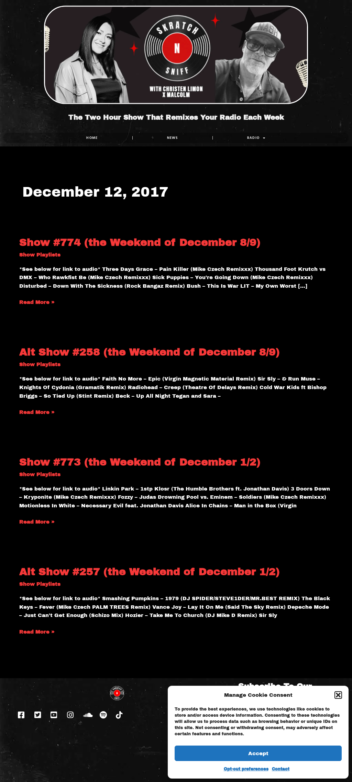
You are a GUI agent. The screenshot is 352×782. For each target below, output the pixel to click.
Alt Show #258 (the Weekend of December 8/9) (149, 351)
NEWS (172, 137)
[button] (338, 695)
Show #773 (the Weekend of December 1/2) (140, 461)
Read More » (37, 301)
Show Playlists (39, 254)
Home (92, 137)
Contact (280, 769)
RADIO (253, 137)
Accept (258, 753)
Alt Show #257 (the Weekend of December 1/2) (149, 571)
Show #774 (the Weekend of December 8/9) (140, 242)
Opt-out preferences (246, 769)
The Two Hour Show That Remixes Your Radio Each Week (176, 117)
